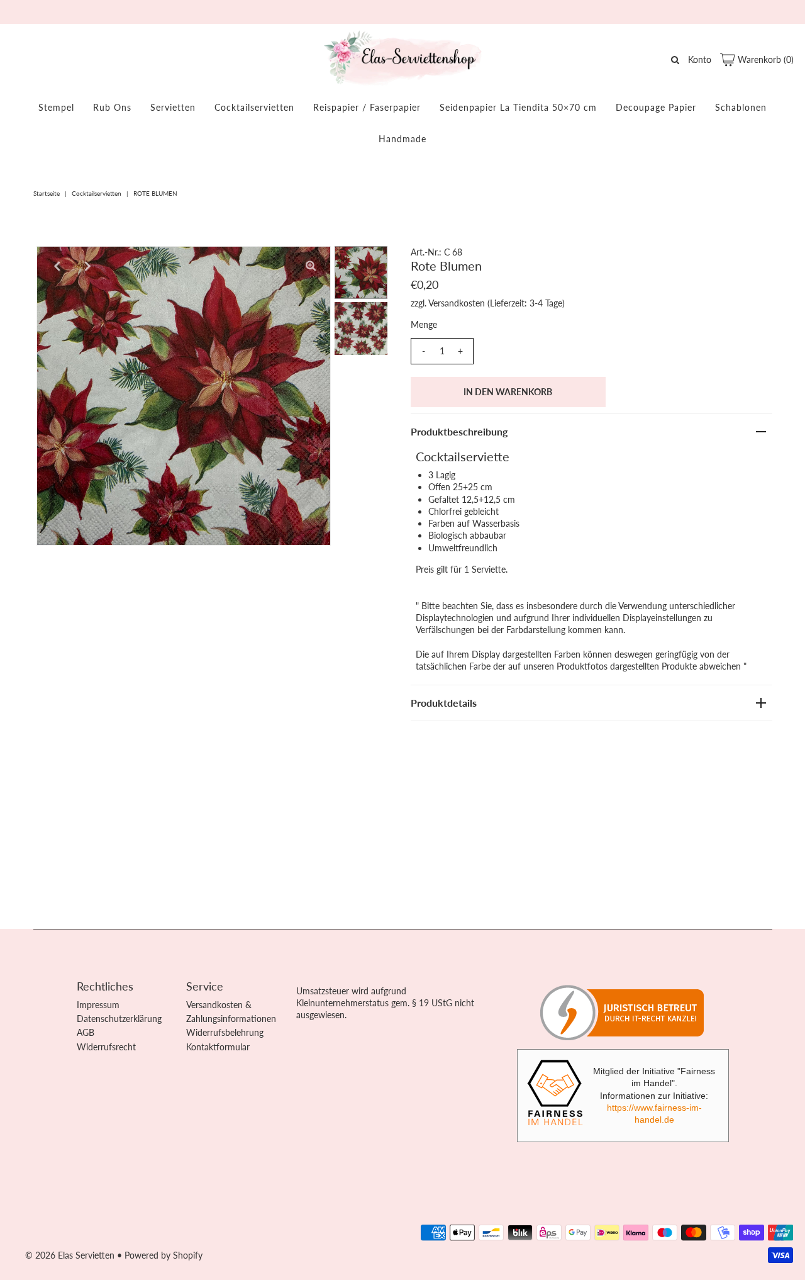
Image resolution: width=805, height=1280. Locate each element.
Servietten (173, 107)
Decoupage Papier (656, 107)
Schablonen (741, 107)
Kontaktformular (218, 1046)
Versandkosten (456, 303)
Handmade (402, 138)
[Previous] (56, 266)
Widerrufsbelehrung (225, 1032)
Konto (699, 59)
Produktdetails (444, 703)
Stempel (56, 107)
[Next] (87, 266)
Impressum (98, 1004)
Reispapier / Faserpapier (367, 107)
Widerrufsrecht (106, 1046)
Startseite (46, 193)
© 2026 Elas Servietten (69, 1255)
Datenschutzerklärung (119, 1018)
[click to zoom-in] (311, 266)
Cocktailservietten (254, 107)
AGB (85, 1032)
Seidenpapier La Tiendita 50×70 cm (518, 107)
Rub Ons (112, 107)
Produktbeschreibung (459, 431)
